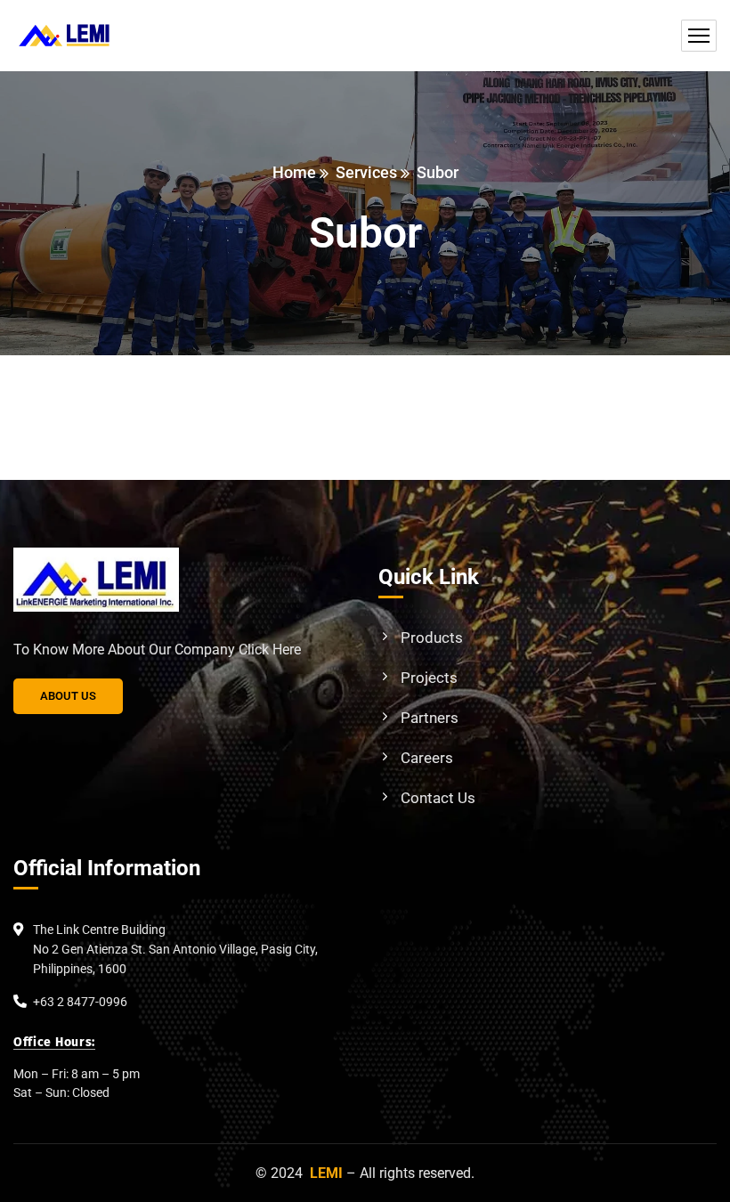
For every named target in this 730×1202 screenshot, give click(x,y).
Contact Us (438, 798)
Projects (429, 677)
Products (432, 637)
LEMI (326, 1173)
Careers (427, 758)
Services (366, 172)
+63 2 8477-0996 (80, 1002)
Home (294, 172)
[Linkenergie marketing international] (64, 36)
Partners (429, 718)
